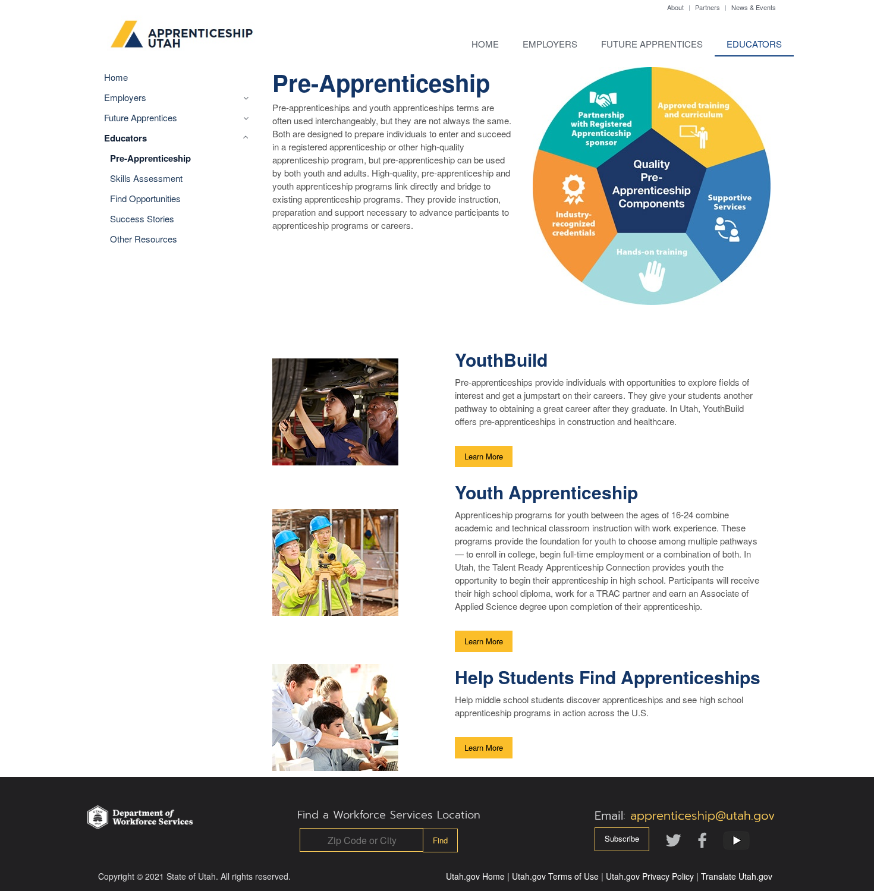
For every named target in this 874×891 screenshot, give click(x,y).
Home (485, 43)
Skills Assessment (146, 178)
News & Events (753, 7)
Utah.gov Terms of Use (555, 876)
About (675, 7)
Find (440, 840)
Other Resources (143, 238)
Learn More (483, 456)
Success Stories (142, 218)
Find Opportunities (145, 198)
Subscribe (622, 838)
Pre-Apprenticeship (150, 158)
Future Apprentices (652, 43)
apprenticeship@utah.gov (702, 815)
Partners (707, 7)
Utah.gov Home (475, 876)
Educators (754, 43)
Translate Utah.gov (736, 876)
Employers (550, 43)
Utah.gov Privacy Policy (650, 876)
